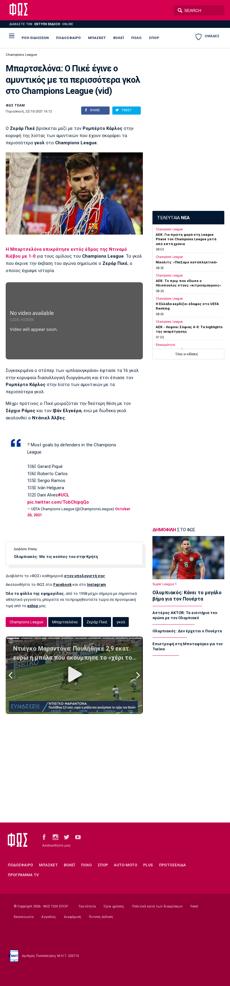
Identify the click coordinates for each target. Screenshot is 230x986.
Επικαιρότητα (165, 345)
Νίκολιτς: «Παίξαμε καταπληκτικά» (186, 262)
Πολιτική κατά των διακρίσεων (157, 906)
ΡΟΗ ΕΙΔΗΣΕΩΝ (35, 38)
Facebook (62, 584)
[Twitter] (66, 836)
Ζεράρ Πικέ (97, 622)
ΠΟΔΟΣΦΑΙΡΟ (68, 38)
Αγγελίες (48, 917)
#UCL (63, 495)
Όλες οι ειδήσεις (186, 354)
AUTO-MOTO (125, 865)
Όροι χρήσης (114, 906)
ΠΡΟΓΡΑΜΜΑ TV (23, 875)
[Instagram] (55, 836)
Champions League (21, 54)
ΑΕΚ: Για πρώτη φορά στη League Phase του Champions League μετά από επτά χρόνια (186, 239)
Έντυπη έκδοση (101, 917)
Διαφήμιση (72, 917)
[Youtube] (78, 836)
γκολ (120, 622)
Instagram (96, 584)
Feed (194, 906)
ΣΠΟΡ (154, 38)
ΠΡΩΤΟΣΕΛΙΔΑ (172, 865)
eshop (32, 606)
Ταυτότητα (87, 906)
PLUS (148, 865)
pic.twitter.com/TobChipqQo (58, 502)
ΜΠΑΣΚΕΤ (97, 38)
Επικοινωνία (24, 917)
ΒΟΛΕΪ (118, 38)
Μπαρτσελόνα (65, 622)
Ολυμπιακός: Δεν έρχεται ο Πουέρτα (187, 631)
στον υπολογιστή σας (84, 576)
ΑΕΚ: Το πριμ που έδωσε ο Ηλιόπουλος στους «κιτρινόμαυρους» (188, 283)
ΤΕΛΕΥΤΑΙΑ (173, 217)
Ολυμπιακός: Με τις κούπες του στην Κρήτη (56, 556)
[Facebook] (44, 836)
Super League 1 (164, 584)
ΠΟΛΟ (136, 38)
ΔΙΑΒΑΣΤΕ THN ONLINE (41, 24)
